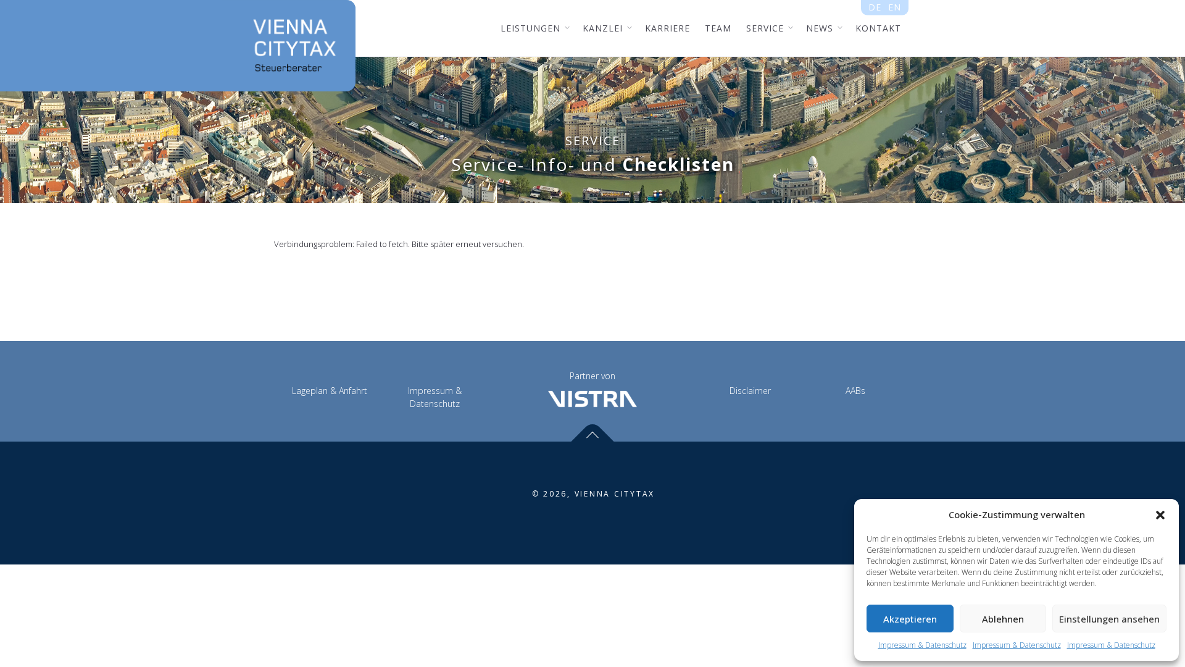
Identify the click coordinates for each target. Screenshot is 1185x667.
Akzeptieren (910, 619)
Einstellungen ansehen (1109, 619)
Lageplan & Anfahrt (329, 390)
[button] (1160, 515)
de (874, 7)
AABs (855, 390)
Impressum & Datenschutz (922, 645)
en (894, 7)
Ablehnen (1003, 619)
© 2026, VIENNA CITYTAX (593, 494)
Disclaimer (750, 390)
